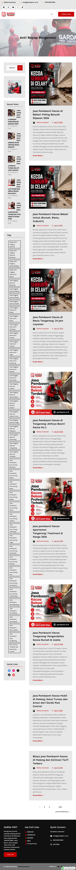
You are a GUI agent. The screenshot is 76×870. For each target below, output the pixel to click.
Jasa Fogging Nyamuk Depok (14, 303)
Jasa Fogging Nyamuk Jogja (14, 421)
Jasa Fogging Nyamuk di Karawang (14, 361)
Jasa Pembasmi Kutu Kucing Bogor (13, 485)
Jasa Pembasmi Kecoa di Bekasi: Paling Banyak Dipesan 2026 (48, 114)
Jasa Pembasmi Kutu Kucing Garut (13, 506)
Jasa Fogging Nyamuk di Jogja (14, 352)
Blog (28, 841)
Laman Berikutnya (63, 812)
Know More (37, 155)
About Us (30, 832)
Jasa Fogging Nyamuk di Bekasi (14, 310)
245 (60, 807)
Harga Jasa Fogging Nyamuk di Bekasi (13, 273)
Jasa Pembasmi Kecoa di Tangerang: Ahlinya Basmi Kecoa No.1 (49, 424)
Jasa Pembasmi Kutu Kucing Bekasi (13, 474)
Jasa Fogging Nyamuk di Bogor (14, 318)
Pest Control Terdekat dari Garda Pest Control (14, 648)
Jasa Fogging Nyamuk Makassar (14, 429)
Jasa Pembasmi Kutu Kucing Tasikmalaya (14, 592)
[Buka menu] (51, 14)
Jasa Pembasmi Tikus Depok (13, 619)
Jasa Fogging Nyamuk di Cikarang (14, 327)
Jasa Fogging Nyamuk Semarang (14, 437)
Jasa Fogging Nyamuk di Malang (14, 369)
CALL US (10, 855)
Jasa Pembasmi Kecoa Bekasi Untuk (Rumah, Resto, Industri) (50, 218)
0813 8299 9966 (50, 2)
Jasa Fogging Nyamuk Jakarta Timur (14, 414)
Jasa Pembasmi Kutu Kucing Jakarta (13, 517)
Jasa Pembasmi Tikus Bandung (14, 602)
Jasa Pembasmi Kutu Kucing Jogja (13, 539)
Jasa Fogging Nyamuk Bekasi (14, 290)
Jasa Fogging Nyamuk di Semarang (14, 378)
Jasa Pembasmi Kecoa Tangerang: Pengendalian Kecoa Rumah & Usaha (48, 636)
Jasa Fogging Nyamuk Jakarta (14, 386)
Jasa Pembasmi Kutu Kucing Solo (13, 571)
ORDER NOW (66, 14)
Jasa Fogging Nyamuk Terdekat (14, 454)
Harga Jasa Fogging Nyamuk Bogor (14, 263)
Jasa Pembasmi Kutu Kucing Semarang (13, 549)
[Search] (20, 67)
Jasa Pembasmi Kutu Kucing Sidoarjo (13, 560)
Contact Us (31, 835)
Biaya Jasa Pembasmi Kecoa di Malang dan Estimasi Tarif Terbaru (50, 760)
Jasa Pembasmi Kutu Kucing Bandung (13, 463)
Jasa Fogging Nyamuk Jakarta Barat (14, 395)
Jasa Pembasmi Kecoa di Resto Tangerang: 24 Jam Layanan (48, 321)
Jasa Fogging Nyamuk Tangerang (14, 445)
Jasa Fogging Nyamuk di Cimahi (14, 335)
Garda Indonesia (23, 866)
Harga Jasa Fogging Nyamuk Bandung (13, 254)
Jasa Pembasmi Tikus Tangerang (13, 637)
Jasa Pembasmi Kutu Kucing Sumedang (13, 582)
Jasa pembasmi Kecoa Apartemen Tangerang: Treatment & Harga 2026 (14, 211)
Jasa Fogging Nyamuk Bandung (14, 283)
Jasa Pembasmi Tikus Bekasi (13, 611)
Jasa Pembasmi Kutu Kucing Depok (13, 496)
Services (30, 838)
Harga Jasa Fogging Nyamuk (13, 244)
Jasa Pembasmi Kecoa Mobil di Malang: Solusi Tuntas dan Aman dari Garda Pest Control (50, 701)
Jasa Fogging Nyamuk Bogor (14, 296)
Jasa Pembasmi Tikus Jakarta (14, 628)
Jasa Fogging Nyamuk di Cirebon (14, 344)
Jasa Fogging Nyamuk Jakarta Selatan (14, 404)
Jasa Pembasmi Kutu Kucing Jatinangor (13, 528)
